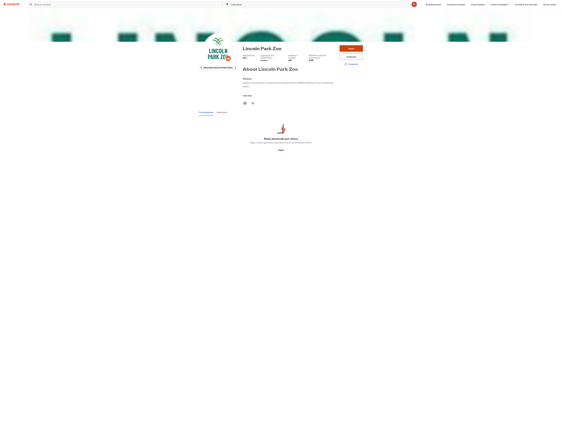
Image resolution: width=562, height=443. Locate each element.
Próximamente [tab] (206, 112)
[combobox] (320, 4)
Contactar (351, 56)
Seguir (351, 48)
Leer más (247, 95)
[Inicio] (12, 4)
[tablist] (213, 113)
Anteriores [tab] (222, 112)
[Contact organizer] (253, 103)
